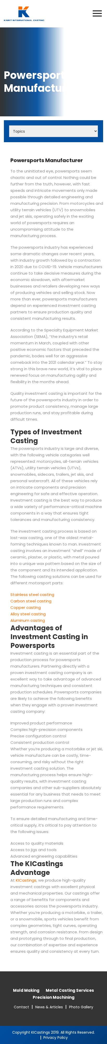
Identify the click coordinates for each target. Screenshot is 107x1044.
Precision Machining (54, 997)
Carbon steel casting (30, 601)
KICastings (26, 880)
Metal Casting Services (70, 990)
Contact (21, 1007)
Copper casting (25, 607)
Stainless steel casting (32, 594)
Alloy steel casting (28, 614)
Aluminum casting (27, 620)
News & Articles (49, 1007)
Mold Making (26, 990)
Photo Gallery (81, 1007)
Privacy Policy (55, 1037)
